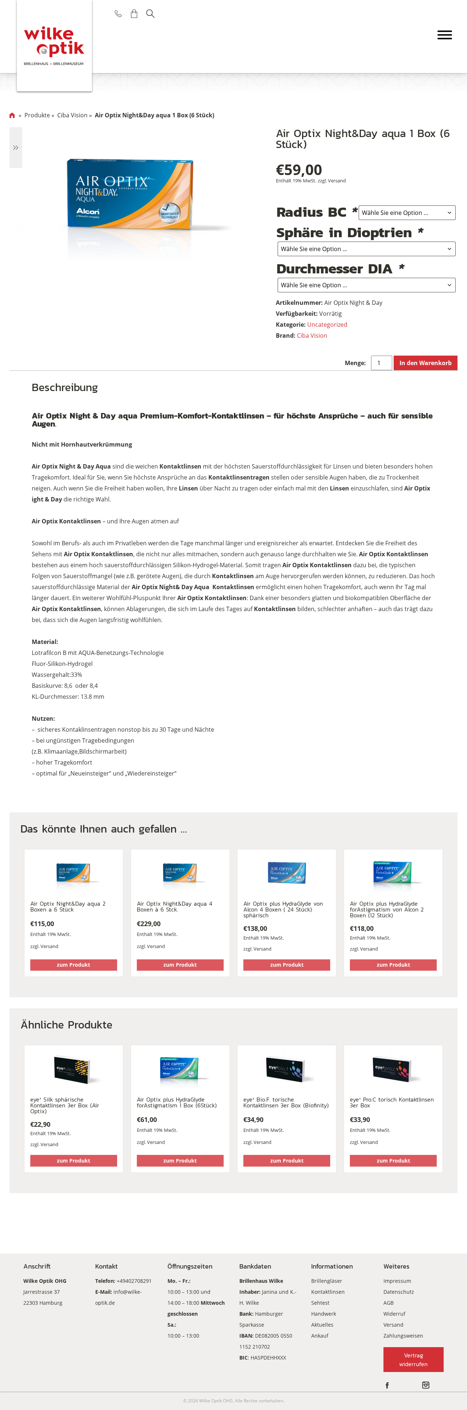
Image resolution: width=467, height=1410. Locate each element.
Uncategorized (327, 325)
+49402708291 (134, 1280)
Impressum (397, 1280)
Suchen (150, 13)
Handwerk (323, 1313)
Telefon (118, 13)
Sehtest (320, 1302)
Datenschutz (398, 1291)
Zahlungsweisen (403, 1335)
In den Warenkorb (426, 363)
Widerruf (394, 1313)
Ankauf (319, 1335)
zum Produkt (73, 964)
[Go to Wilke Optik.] (12, 115)
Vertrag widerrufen (413, 1359)
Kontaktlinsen (328, 1291)
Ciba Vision (312, 335)
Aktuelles (322, 1324)
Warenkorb (134, 13)
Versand (337, 180)
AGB (388, 1302)
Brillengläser (326, 1280)
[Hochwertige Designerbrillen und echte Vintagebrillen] (54, 45)
